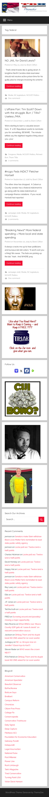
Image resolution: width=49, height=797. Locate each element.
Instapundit (10, 745)
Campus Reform (12, 700)
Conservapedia (11, 717)
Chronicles (9, 704)
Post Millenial (10, 757)
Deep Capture (11, 729)
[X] (21, 371)
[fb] (27, 371)
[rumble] (32, 371)
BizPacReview (11, 688)
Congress (12, 154)
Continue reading (14, 86)
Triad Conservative (13, 773)
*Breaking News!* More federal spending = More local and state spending (24, 233)
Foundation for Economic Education (20, 737)
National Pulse (11, 753)
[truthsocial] (16, 371)
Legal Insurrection (13, 749)
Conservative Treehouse (15, 721)
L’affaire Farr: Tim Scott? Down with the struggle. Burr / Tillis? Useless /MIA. (23, 113)
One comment (14, 98)
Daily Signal (10, 725)
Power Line (10, 761)
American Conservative (15, 676)
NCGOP (29, 95)
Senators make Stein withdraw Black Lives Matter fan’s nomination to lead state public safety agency (23, 539)
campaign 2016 (14, 213)
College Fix (9, 712)
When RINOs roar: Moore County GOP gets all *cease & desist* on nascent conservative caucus (23, 627)
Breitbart (8, 696)
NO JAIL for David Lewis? (20, 60)
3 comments (13, 219)
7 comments (13, 161)
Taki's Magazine (11, 769)
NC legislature (20, 95)
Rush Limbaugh (12, 765)
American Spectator (13, 680)
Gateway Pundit (12, 741)
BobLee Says (10, 692)
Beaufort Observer (13, 684)
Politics (36, 95)
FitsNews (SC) (11, 733)
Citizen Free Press (12, 708)
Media (10, 95)
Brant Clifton (32, 65)
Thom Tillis (13, 157)
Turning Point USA (13, 777)
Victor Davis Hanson (13, 781)
